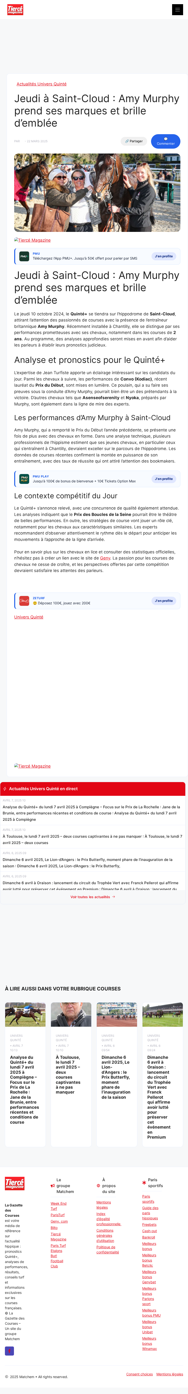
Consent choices (139, 1374)
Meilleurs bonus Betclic (149, 1260)
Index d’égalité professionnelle (106, 1219)
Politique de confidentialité (106, 1249)
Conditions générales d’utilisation (105, 1235)
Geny (105, 558)
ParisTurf (58, 1215)
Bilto (54, 1228)
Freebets (149, 1224)
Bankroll (148, 1237)
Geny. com (59, 1221)
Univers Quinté (28, 617)
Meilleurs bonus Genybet (149, 1277)
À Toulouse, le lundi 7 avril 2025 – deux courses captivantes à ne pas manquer (68, 1075)
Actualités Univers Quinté (42, 84)
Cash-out (149, 1231)
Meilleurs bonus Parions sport (149, 1296)
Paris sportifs (148, 1198)
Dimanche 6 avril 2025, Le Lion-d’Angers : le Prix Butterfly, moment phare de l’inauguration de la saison (116, 1077)
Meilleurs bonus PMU (151, 1312)
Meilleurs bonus (149, 1246)
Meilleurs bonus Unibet (149, 1327)
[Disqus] (97, 700)
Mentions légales (103, 1204)
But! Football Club (57, 1261)
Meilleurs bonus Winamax (149, 1343)
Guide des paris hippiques (150, 1213)
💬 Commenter (166, 141)
